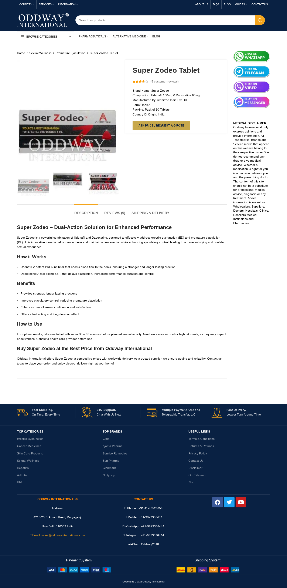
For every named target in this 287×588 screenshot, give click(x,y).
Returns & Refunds (201, 446)
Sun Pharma (111, 460)
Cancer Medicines (29, 446)
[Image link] (79, 569)
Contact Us (195, 460)
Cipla (106, 438)
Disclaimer (195, 468)
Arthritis (22, 475)
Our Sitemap (196, 475)
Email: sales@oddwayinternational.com (58, 535)
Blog (191, 482)
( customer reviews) (164, 81)
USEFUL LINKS (199, 431)
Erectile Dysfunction (30, 438)
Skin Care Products (30, 453)
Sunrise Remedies (115, 453)
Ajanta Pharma (113, 446)
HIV (19, 482)
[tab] (86, 210)
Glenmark (109, 468)
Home (21, 53)
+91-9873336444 (152, 526)
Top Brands (112, 431)
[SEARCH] (260, 20)
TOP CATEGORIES (30, 431)
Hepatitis (23, 468)
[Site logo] (43, 19)
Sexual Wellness (40, 53)
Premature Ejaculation (70, 53)
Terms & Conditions (201, 438)
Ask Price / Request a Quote (161, 125)
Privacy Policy (197, 453)
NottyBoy (109, 475)
